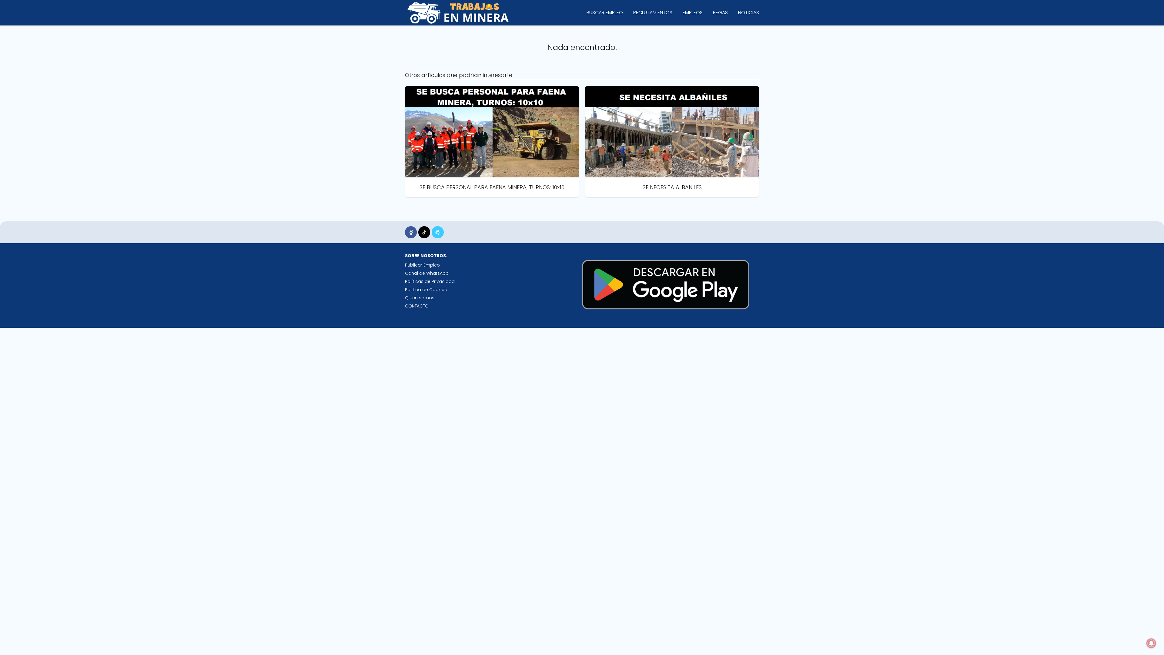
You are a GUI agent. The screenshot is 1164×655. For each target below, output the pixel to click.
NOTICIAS (748, 12)
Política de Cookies (426, 290)
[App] (437, 232)
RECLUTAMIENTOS (652, 12)
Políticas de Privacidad (430, 281)
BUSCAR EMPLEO (605, 12)
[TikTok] (424, 232)
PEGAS (720, 12)
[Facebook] (411, 232)
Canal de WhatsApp (427, 273)
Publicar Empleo (422, 265)
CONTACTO (417, 306)
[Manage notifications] (1151, 643)
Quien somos (419, 298)
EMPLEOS (693, 12)
